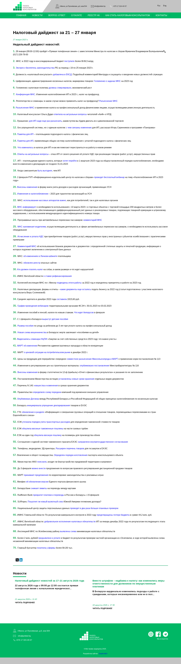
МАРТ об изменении (27, 346)
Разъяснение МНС (108, 101)
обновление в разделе (33, 412)
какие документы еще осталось (75, 289)
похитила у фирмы (46, 548)
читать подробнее (25, 602)
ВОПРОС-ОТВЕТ (56, 15)
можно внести (39, 468)
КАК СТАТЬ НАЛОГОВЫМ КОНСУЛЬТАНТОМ (127, 15)
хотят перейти (70, 161)
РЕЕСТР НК (94, 15)
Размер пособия (25, 326)
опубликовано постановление (94, 365)
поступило (69, 61)
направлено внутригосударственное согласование (103, 442)
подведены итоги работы (69, 283)
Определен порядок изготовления (70, 455)
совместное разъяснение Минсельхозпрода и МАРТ (92, 359)
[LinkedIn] (21, 559)
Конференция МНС (25, 94)
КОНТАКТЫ (161, 15)
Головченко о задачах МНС (107, 81)
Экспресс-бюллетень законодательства (35, 68)
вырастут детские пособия (55, 319)
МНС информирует (26, 207)
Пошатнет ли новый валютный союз (46, 501)
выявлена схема (68, 531)
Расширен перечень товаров (70, 448)
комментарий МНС (92, 220)
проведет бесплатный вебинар (109, 177)
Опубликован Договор (28, 399)
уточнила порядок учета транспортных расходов (46, 422)
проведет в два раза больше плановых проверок (94, 508)
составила (62, 299)
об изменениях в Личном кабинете (40, 256)
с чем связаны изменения (79, 127)
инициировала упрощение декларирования (48, 405)
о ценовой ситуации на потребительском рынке (47, 352)
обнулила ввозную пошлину (47, 435)
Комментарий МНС (26, 246)
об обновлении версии (37, 482)
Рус (158, 6)
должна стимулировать (60, 88)
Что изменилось (25, 147)
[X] (17, 559)
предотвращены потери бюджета (113, 515)
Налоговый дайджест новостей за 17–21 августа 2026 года (49, 580)
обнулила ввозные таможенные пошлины (43, 428)
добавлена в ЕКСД (62, 74)
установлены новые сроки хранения (76, 379)
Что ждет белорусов (84, 312)
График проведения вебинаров (32, 306)
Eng (164, 6)
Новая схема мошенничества (32, 332)
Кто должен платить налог (30, 269)
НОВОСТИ (37, 15)
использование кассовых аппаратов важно (44, 200)
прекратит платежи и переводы (48, 495)
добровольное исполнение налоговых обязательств (70, 521)
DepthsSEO (103, 654)
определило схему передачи (47, 392)
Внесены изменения (27, 187)
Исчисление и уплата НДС (30, 236)
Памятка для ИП (25, 134)
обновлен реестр (31, 263)
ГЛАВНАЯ (21, 15)
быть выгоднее (44, 170)
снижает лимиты (39, 488)
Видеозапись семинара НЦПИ (32, 339)
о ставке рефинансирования (57, 276)
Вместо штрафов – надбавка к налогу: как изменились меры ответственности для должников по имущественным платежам (128, 583)
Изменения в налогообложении (32, 194)
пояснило (42, 462)
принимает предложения (36, 475)
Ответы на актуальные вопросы (33, 154)
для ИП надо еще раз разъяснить (45, 121)
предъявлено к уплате (49, 538)
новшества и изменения (46, 385)
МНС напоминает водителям (31, 227)
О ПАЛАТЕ (76, 15)
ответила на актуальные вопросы (70, 114)
